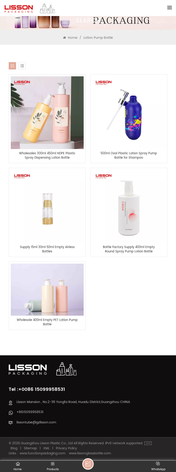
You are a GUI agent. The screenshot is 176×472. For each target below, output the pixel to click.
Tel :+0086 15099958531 (37, 389)
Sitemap (30, 448)
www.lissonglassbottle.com (90, 453)
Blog (14, 448)
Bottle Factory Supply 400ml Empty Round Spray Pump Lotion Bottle (129, 249)
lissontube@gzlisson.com (36, 422)
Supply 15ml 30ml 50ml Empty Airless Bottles (47, 249)
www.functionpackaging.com (42, 453)
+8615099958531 (30, 412)
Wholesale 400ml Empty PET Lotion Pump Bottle (47, 322)
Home (72, 37)
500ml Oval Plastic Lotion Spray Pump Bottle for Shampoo (129, 155)
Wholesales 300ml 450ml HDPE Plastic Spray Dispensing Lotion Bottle (47, 155)
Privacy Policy (66, 448)
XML (46, 448)
